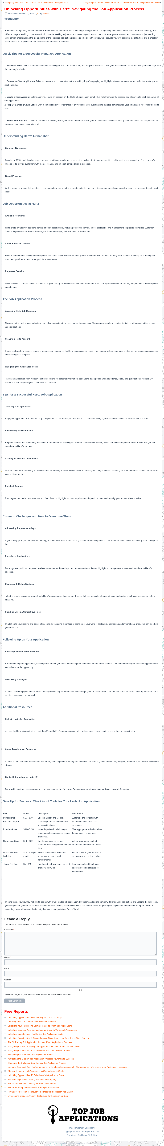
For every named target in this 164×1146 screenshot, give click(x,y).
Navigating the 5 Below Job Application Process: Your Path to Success (41, 1059)
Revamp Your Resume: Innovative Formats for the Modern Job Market (40, 1092)
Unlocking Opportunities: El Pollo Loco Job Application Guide (36, 1075)
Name (7, 957)
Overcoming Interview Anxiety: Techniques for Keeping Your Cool (38, 1096)
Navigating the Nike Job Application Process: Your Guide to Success (40, 1050)
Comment (9, 930)
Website (7, 980)
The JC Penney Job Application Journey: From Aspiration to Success (40, 1042)
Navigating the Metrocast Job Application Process (31, 1054)
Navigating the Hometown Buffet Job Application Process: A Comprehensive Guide (121, 2)
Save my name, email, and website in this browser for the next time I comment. (38, 994)
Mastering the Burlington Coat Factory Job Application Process (37, 1063)
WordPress (72, 1143)
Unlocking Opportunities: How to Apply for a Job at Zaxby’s (35, 1017)
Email (7, 968)
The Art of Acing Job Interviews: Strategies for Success (33, 1087)
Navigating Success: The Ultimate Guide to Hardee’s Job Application (36, 2)
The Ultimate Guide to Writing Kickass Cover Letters (32, 1083)
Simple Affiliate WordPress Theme (92, 1143)
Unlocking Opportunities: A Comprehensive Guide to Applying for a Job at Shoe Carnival (48, 1038)
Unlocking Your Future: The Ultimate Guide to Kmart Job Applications (40, 1026)
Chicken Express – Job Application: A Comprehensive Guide (36, 1071)
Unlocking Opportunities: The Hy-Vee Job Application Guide (35, 1034)
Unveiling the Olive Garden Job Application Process (32, 1021)
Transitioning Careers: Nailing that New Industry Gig (32, 1079)
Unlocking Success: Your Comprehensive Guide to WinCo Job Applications (42, 1030)
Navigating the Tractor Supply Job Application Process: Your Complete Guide (43, 1046)
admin (46, 13)
